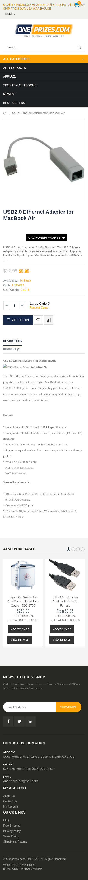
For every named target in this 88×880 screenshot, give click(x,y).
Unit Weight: (11, 289)
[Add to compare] (48, 320)
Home (4, 113)
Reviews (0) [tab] (11, 349)
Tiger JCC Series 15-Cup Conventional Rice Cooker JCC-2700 (22, 601)
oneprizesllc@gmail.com (20, 781)
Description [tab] (12, 341)
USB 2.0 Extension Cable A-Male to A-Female (65, 601)
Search (79, 47)
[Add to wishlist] (38, 320)
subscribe (68, 707)
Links (8, 14)
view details (19, 640)
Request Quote (39, 307)
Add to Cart (20, 320)
